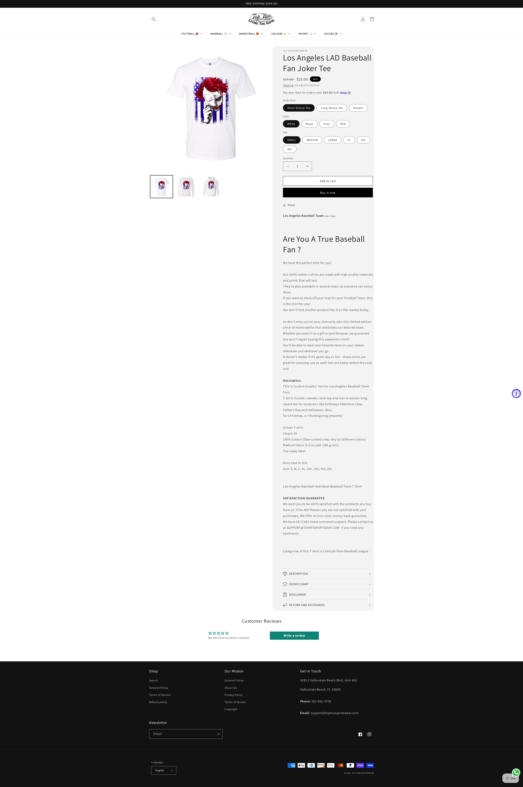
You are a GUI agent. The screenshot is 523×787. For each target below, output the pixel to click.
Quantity (288, 158)
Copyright (231, 709)
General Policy (158, 688)
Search (153, 680)
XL (349, 140)
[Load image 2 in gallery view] (186, 186)
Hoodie (358, 108)
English (159, 770)
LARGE (332, 140)
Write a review (294, 635)
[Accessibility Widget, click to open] (516, 393)
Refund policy (158, 702)
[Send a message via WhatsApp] (516, 772)
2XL (363, 140)
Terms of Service (160, 695)
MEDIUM (312, 140)
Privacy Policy (233, 695)
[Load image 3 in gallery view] (211, 186)
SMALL (291, 140)
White (291, 124)
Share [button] (291, 205)
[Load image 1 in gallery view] (161, 186)
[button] (153, 19)
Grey (327, 124)
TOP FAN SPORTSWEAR (363, 773)
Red (343, 124)
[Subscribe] (217, 734)
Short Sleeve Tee (298, 108)
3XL (289, 149)
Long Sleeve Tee (332, 108)
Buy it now (328, 193)
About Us (231, 688)
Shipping (288, 85)
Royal (309, 124)
